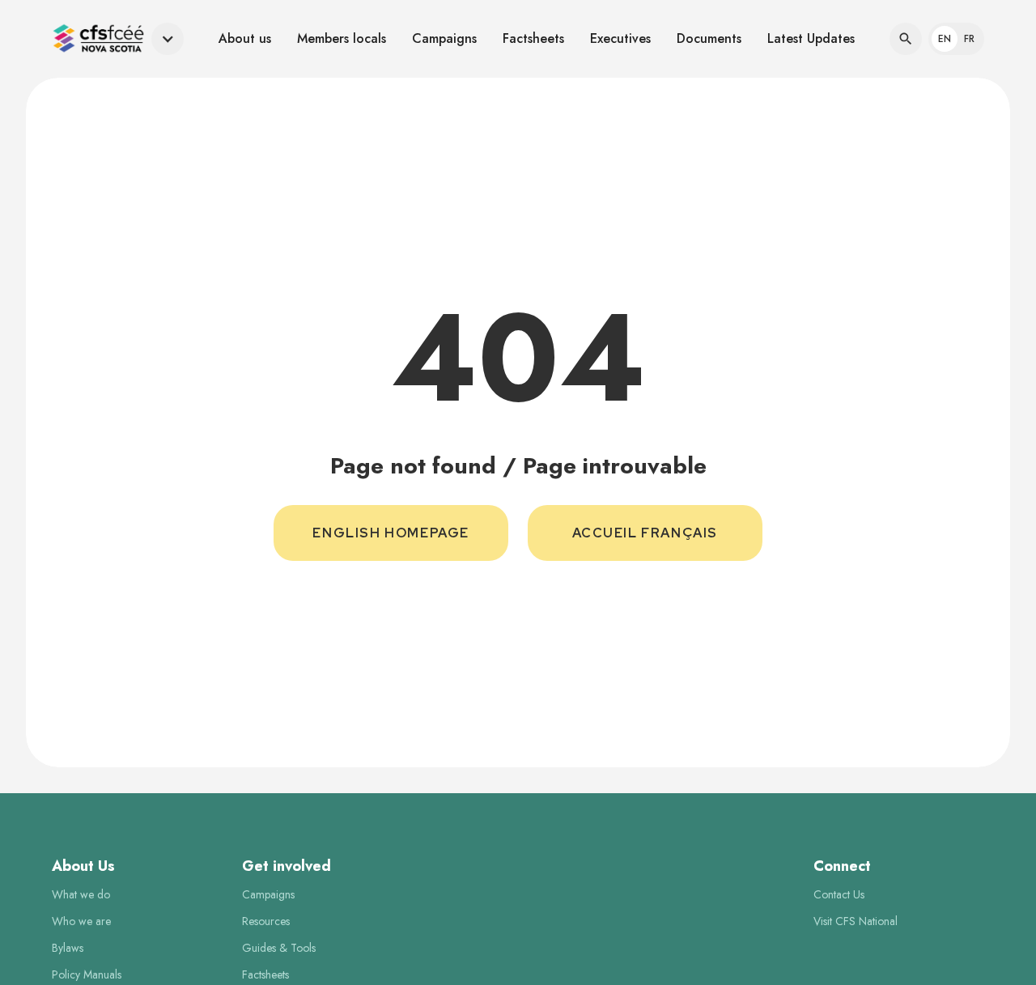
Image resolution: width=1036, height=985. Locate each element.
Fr (969, 39)
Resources (266, 921)
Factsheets (533, 38)
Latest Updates (811, 38)
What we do (81, 895)
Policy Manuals (86, 975)
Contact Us (838, 895)
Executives (620, 38)
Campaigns (444, 38)
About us (245, 38)
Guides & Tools (279, 948)
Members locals (341, 38)
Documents (709, 38)
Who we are (81, 921)
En (944, 39)
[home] (98, 38)
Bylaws (67, 948)
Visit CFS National (855, 921)
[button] (118, 39)
